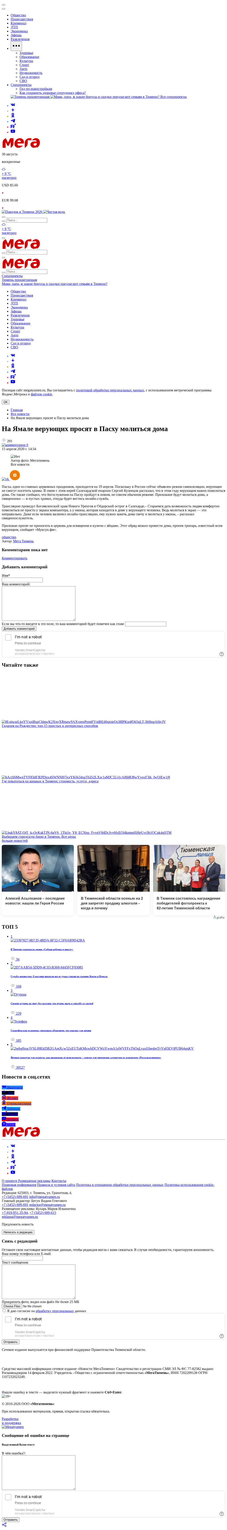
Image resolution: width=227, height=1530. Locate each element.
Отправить (11, 1342)
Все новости (20, 414)
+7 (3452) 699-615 (42, 1213)
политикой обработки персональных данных (110, 390)
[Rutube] (13, 127)
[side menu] (3, 9)
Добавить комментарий (19, 628)
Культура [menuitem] (26, 61)
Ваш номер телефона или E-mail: (26, 1254)
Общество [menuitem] (18, 15)
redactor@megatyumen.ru (47, 1205)
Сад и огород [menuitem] (29, 77)
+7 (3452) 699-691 (15, 1197)
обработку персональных (55, 1311)
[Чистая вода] (54, 212)
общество (9, 537)
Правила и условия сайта (56, 1185)
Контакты (58, 1181)
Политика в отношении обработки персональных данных (120, 1185)
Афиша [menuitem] (16, 35)
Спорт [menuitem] (24, 65)
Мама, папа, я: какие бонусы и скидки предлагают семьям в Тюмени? (54, 284)
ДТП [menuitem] (14, 27)
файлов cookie (41, 394)
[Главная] (53, 147)
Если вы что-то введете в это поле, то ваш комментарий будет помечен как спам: (63, 624)
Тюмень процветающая (19, 280)
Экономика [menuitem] (19, 31)
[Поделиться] (4, 1526)
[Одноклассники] (13, 116)
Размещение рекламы (34, 1181)
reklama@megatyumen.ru (20, 1217)
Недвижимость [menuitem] (31, 73)
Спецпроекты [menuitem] (21, 85)
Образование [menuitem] (29, 57)
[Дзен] (13, 111)
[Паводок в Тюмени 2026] (22, 212)
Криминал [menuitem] (18, 23)
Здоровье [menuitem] (26, 53)
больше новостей (15, 840)
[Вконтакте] (13, 105)
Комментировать (14, 558)
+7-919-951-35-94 (15, 1213)
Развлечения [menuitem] (20, 39)
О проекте (10, 1181)
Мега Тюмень (23, 541)
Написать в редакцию (18, 1232)
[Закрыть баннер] (3, 5)
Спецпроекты (12, 276)
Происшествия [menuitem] (22, 19)
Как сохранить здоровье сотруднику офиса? (53, 93)
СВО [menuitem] (23, 81)
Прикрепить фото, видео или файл (40, 1302)
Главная (17, 410)
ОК (6, 402)
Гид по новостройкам (36, 89)
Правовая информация (19, 1185)
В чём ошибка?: (13, 1453)
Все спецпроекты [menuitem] (173, 97)
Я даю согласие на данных (46, 1311)
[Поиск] (3, 217)
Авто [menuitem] (23, 69)
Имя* (6, 575)
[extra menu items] (16, 46)
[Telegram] (13, 121)
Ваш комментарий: (16, 584)
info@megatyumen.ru (44, 1197)
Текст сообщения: (15, 1262)
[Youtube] (13, 132)
